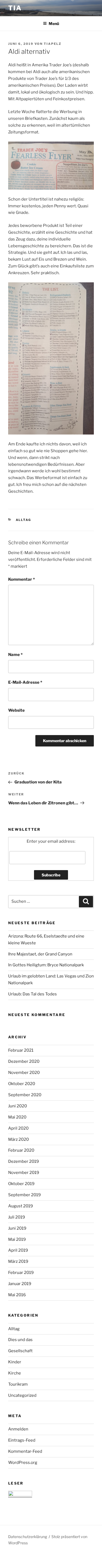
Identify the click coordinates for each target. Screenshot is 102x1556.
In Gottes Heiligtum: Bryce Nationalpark (46, 965)
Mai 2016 (17, 1294)
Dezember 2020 (23, 1061)
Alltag (23, 520)
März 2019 (18, 1261)
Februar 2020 (21, 1150)
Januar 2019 (19, 1283)
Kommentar (21, 579)
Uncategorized (22, 1395)
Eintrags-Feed (21, 1440)
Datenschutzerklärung (27, 1536)
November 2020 (24, 1072)
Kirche (14, 1373)
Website (16, 710)
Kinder (14, 1362)
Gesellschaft (20, 1350)
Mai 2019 (17, 1239)
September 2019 (24, 1194)
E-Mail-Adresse (25, 682)
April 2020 (18, 1128)
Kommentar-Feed (25, 1451)
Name (15, 654)
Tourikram (18, 1384)
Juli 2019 (16, 1217)
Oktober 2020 (21, 1083)
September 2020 (24, 1094)
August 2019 (20, 1206)
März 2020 (18, 1139)
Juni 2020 (17, 1106)
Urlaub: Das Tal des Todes (32, 994)
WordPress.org (22, 1462)
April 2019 (18, 1250)
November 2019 (23, 1172)
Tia (15, 8)
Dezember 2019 (23, 1161)
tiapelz (52, 44)
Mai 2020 (17, 1117)
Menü (54, 23)
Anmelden (18, 1429)
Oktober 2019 (21, 1183)
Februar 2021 (20, 1050)
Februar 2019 (21, 1272)
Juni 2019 (17, 1228)
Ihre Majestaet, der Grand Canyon (40, 954)
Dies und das (20, 1339)
